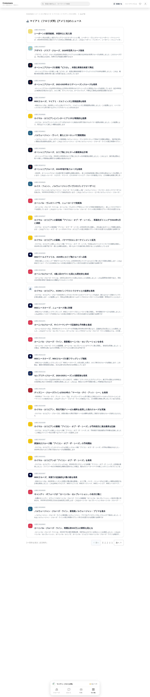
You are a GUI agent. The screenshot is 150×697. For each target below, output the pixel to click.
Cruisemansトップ (31, 14)
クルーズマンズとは (131, 4)
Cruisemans (8, 3)
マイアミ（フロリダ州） (69, 14)
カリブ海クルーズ (46, 14)
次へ (117, 543)
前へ (97, 543)
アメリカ (56, 14)
